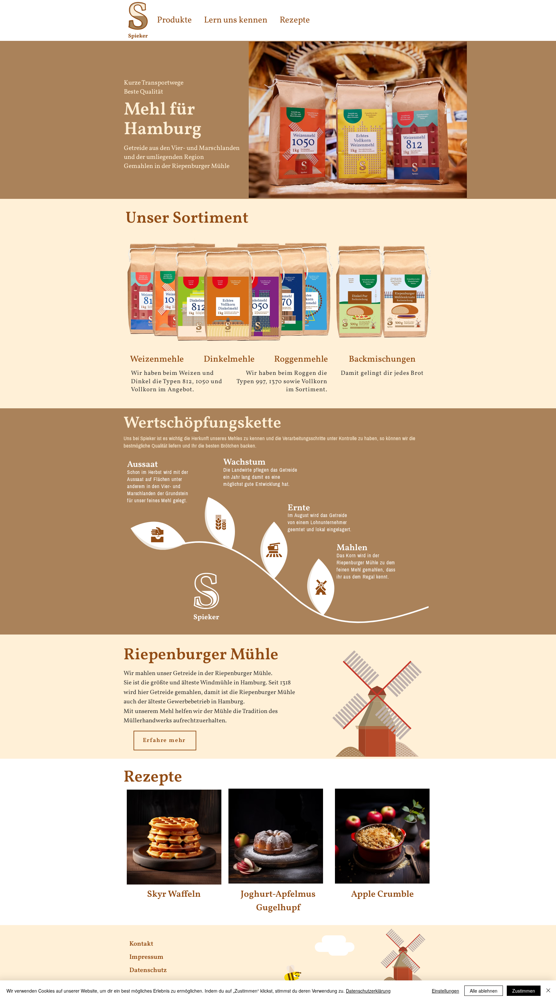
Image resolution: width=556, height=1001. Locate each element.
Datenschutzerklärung (368, 990)
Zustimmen (523, 990)
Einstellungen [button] (445, 990)
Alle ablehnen (483, 990)
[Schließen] (548, 991)
